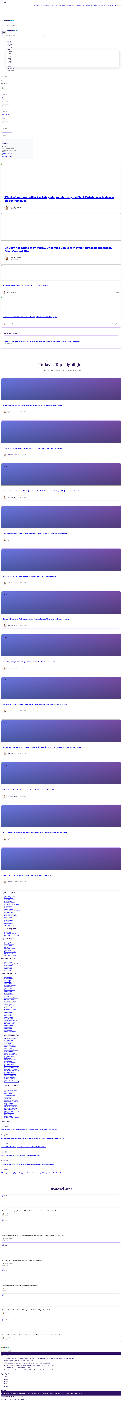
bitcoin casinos (8, 898)
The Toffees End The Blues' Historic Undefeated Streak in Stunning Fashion (29, 576)
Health (9, 53)
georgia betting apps (10, 1046)
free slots (6, 947)
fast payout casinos (9, 990)
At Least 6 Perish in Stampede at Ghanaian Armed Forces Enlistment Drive (23, 1147)
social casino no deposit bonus (12, 910)
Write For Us (4, 1399)
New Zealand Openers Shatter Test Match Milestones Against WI (20, 1155)
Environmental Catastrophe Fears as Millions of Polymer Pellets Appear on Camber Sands (29, 1365)
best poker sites (8, 912)
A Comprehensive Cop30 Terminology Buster (17, 1367)
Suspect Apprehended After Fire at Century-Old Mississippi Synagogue (30, 317)
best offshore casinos (10, 922)
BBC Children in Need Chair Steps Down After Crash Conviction (67, 5)
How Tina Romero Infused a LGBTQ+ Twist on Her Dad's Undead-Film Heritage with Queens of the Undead (41, 491)
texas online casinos (9, 1109)
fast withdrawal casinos (10, 999)
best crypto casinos (9, 948)
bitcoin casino (8, 968)
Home (9, 39)
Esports (10, 44)
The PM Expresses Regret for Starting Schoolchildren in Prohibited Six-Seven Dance (32, 405)
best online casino (9, 944)
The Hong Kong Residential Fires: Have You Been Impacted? (25, 285)
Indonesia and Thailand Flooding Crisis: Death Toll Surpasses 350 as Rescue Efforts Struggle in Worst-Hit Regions (42, 342)
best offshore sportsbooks (11, 904)
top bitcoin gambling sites (11, 1111)
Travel (9, 66)
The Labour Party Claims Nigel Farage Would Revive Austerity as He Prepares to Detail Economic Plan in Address (43, 747)
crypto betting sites (9, 1077)
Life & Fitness (11, 54)
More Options (11, 70)
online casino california (10, 1020)
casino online (8, 945)
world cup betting (9, 923)
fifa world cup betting (10, 952)
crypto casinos (8, 901)
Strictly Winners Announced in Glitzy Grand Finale (18, 1360)
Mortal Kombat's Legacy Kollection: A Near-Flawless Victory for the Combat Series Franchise (29, 1129)
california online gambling (11, 1117)
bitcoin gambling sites (10, 1031)
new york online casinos (11, 1089)
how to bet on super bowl (11, 1082)
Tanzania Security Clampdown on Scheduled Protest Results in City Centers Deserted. (28, 1370)
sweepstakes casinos (10, 899)
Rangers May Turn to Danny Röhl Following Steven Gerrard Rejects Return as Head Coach (35, 704)
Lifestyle (10, 56)
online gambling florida (10, 1075)
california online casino (10, 1078)
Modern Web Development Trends (9, 97)
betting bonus (8, 1116)
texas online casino (9, 1051)
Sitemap (22, 1399)
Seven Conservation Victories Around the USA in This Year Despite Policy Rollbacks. (32, 448)
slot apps (6, 996)
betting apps (7, 1058)
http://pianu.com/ (9, 1113)
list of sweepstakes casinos (11, 935)
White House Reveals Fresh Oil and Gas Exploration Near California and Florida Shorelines (35, 832)
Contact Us (11, 68)
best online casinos (9, 1072)
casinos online (8, 1007)
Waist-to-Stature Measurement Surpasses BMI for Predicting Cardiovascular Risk (27, 1363)
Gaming (10, 51)
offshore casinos (8, 1042)
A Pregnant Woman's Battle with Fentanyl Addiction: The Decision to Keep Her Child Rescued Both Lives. (33, 1138)
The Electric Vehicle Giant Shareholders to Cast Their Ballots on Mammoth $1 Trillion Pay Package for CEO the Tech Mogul (39, 1358)
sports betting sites (9, 1095)
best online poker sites (10, 1069)
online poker (7, 1098)
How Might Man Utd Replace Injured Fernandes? (100, 5)
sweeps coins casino (10, 914)
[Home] (9, 23)
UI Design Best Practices (7, 114)
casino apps (7, 1043)
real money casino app (10, 1054)
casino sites (7, 907)
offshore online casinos (10, 1090)
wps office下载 (8, 953)
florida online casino (10, 1009)
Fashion (10, 46)
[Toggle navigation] (4, 32)
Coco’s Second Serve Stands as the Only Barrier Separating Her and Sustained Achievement (35, 533)
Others (9, 59)
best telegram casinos (10, 902)
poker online (7, 982)
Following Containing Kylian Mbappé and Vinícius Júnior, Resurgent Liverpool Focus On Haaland (31, 1173)
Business (10, 42)
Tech (9, 64)
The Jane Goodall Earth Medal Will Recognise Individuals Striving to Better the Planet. (27, 1164)
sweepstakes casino (9, 896)
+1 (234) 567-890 (7, 156)
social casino (7, 932)
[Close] (1, 80)
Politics (10, 61)
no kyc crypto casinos (10, 1014)
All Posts (10, 41)
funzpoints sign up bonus (11, 915)
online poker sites (9, 1080)
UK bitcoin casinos (9, 1092)
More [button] (9, 49)
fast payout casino (9, 1023)
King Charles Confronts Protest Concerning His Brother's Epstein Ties (27, 875)
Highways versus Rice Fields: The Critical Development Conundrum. (28, 5)
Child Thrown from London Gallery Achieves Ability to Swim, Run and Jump (30, 790)
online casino (8, 962)
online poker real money (11, 998)
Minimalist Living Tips (7, 131)
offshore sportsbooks (10, 919)
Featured (10, 47)
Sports (9, 62)
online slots (7, 950)
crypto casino (8, 942)
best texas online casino (11, 1106)
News (9, 58)
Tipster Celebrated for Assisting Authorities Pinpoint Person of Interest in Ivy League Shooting (36, 619)
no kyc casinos (8, 920)
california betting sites (10, 1105)
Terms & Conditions (14, 1399)
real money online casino (11, 1067)
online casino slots (9, 994)
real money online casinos (11, 1070)
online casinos (8, 917)
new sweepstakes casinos (11, 1101)
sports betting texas (9, 978)
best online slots (8, 1019)
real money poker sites (10, 1108)
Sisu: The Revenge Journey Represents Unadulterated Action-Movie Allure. (29, 662)
